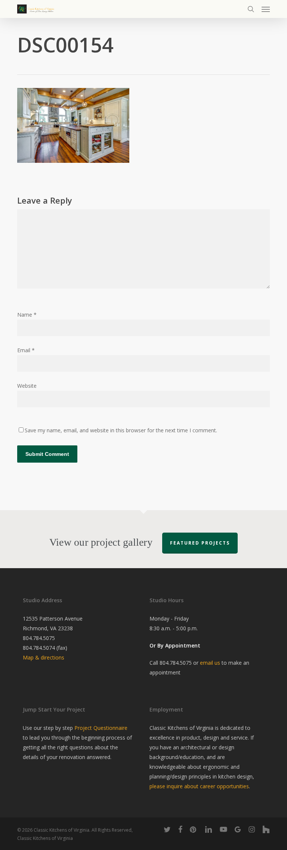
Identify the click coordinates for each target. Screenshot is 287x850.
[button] (266, 9)
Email (26, 350)
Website (27, 385)
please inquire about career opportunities (199, 786)
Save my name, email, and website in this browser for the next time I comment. (121, 430)
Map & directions (43, 657)
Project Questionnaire (100, 727)
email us (210, 662)
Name (27, 314)
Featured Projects (200, 543)
